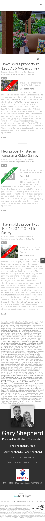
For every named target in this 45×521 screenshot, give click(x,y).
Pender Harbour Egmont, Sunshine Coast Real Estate (27, 378)
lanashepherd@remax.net (28, 462)
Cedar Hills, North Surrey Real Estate (31, 335)
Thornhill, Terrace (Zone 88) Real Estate (12, 396)
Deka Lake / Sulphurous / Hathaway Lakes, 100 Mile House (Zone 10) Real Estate (22, 348)
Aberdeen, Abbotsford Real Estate (24, 323)
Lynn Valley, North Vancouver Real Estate (19, 369)
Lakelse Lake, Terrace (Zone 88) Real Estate (18, 367)
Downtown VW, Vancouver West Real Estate (31, 351)
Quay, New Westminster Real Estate (22, 383)
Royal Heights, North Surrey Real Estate (12, 390)
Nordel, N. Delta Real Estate (25, 374)
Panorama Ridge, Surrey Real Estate (21, 74)
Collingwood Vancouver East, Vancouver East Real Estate (17, 346)
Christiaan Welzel (15, 501)
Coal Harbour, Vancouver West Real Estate (28, 344)
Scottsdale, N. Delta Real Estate (10, 391)
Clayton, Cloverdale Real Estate (28, 343)
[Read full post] (9, 85)
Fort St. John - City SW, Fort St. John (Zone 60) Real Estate (22, 357)
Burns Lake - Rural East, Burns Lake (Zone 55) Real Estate (21, 332)
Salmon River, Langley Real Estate (34, 390)
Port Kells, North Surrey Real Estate (29, 380)
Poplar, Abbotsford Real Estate (9, 380)
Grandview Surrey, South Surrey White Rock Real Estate (28, 361)
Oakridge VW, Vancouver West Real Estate (31, 375)
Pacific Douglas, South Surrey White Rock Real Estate (17, 377)
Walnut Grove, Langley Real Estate (18, 398)
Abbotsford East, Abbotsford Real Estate (20, 322)
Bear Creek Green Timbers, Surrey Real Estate (25, 327)
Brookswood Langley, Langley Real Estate (25, 331)
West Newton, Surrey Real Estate (21, 400)
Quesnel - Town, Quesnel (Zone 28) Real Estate (30, 385)
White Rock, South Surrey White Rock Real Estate (26, 401)
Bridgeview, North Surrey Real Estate (19, 330)
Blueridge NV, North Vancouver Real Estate (13, 328)
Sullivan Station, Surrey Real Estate (16, 393)
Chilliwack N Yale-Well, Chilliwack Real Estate (27, 338)
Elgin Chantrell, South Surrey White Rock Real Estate (20, 353)
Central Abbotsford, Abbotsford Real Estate (13, 336)
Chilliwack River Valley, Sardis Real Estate (26, 341)
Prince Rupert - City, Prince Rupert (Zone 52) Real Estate (17, 382)
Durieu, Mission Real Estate (10, 353)
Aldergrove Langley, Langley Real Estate (24, 325)
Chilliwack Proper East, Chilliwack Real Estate (14, 340)
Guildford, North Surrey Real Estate (12, 362)
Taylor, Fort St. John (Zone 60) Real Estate (31, 395)
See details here (27, 88)
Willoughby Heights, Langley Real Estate (12, 403)
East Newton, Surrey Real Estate (27, 353)
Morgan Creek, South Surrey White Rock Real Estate (16, 372)
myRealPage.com (22, 496)
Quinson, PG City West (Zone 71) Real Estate (15, 387)
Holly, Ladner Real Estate (24, 364)
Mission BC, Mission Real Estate (29, 370)
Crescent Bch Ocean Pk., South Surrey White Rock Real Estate (21, 347)
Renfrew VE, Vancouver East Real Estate (30, 388)
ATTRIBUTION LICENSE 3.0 (36, 501)
